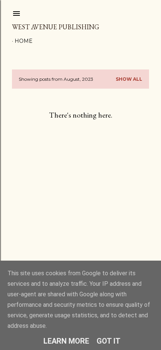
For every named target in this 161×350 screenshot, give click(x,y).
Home (24, 41)
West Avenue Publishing (55, 27)
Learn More (66, 340)
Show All (129, 79)
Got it (109, 340)
